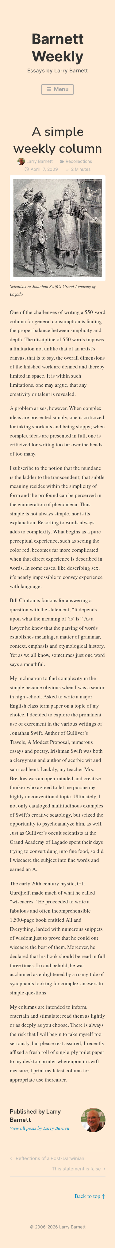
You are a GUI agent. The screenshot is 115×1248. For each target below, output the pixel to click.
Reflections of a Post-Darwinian (49, 1159)
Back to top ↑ (90, 1195)
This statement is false (76, 1170)
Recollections (79, 161)
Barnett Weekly (58, 47)
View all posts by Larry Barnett (39, 1128)
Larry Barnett (39, 161)
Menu (61, 89)
